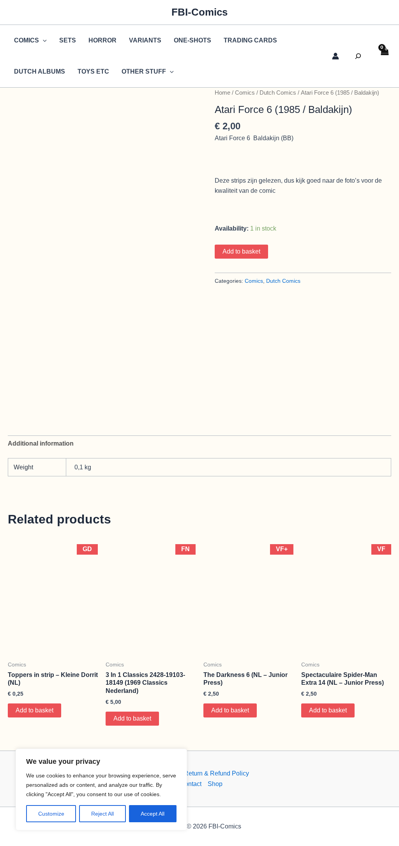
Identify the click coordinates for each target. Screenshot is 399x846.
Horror (102, 40)
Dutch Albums (39, 71)
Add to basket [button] (34, 710)
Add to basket (241, 251)
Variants (145, 40)
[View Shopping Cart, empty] (384, 56)
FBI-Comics (199, 12)
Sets (67, 40)
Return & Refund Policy (216, 773)
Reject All (102, 814)
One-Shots (192, 40)
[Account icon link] (335, 56)
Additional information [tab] (41, 443)
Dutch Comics (278, 93)
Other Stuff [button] (144, 71)
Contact (190, 784)
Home (222, 93)
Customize (51, 814)
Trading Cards (250, 40)
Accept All (152, 814)
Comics (245, 93)
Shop (215, 784)
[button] (43, 40)
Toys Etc (93, 71)
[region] (101, 789)
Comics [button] (26, 40)
